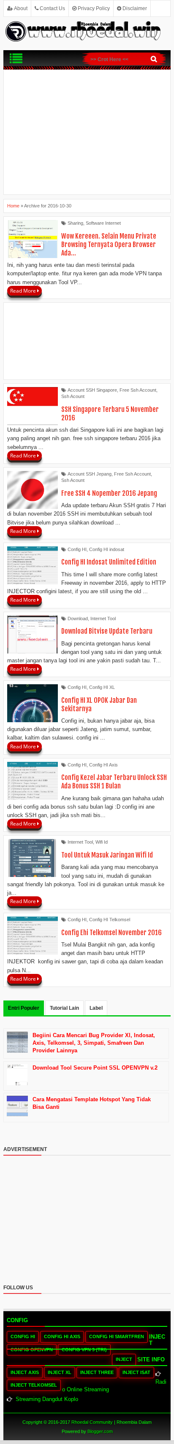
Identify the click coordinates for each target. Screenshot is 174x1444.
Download (78, 618)
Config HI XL (102, 687)
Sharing (75, 223)
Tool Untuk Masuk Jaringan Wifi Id (107, 855)
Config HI (77, 549)
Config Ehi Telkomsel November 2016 (111, 932)
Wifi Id (101, 841)
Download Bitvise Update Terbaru (106, 631)
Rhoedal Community (92, 1422)
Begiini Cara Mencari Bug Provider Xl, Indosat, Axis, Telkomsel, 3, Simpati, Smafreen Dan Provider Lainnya (94, 1043)
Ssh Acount (72, 396)
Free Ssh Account (138, 390)
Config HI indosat (106, 549)
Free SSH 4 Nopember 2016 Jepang (109, 493)
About (20, 8)
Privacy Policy (93, 8)
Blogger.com (100, 1431)
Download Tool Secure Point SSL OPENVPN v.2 (95, 1068)
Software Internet (103, 223)
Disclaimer (134, 8)
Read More (23, 290)
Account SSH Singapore (92, 390)
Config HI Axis (103, 764)
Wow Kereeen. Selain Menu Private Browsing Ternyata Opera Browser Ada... (108, 244)
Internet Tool (103, 618)
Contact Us (51, 8)
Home (13, 205)
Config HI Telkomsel (109, 919)
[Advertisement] (87, 132)
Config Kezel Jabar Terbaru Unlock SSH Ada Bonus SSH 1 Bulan (114, 781)
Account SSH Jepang (89, 473)
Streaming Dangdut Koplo (47, 1399)
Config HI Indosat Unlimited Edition (108, 562)
